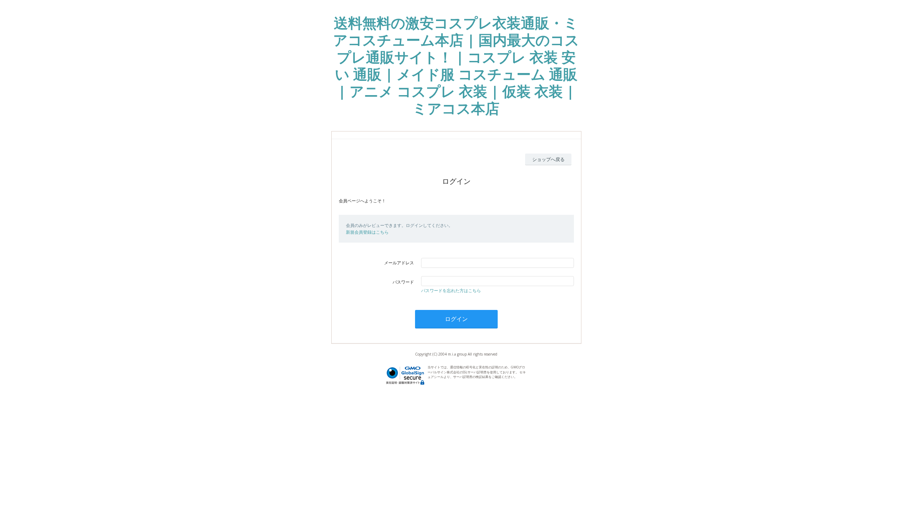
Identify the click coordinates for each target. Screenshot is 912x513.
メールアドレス (399, 263)
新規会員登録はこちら (367, 232)
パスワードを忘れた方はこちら (451, 290)
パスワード (403, 282)
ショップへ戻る (548, 159)
